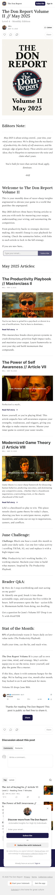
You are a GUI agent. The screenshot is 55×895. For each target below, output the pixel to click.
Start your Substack (21, 883)
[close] (48, 808)
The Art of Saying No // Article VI (20, 787)
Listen (49, 27)
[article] (27, 792)
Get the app (40, 883)
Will (10, 26)
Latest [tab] (11, 780)
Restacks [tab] (19, 748)
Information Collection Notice (32, 853)
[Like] (4, 34)
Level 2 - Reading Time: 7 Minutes (17, 790)
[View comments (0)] (10, 34)
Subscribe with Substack (29, 845)
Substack (15, 889)
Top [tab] (5, 780)
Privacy (27, 877)
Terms (34, 877)
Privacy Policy (27, 856)
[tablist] (13, 748)
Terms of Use (40, 851)
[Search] (50, 780)
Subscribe (40, 3)
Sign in (49, 3)
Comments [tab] (8, 748)
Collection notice (45, 877)
